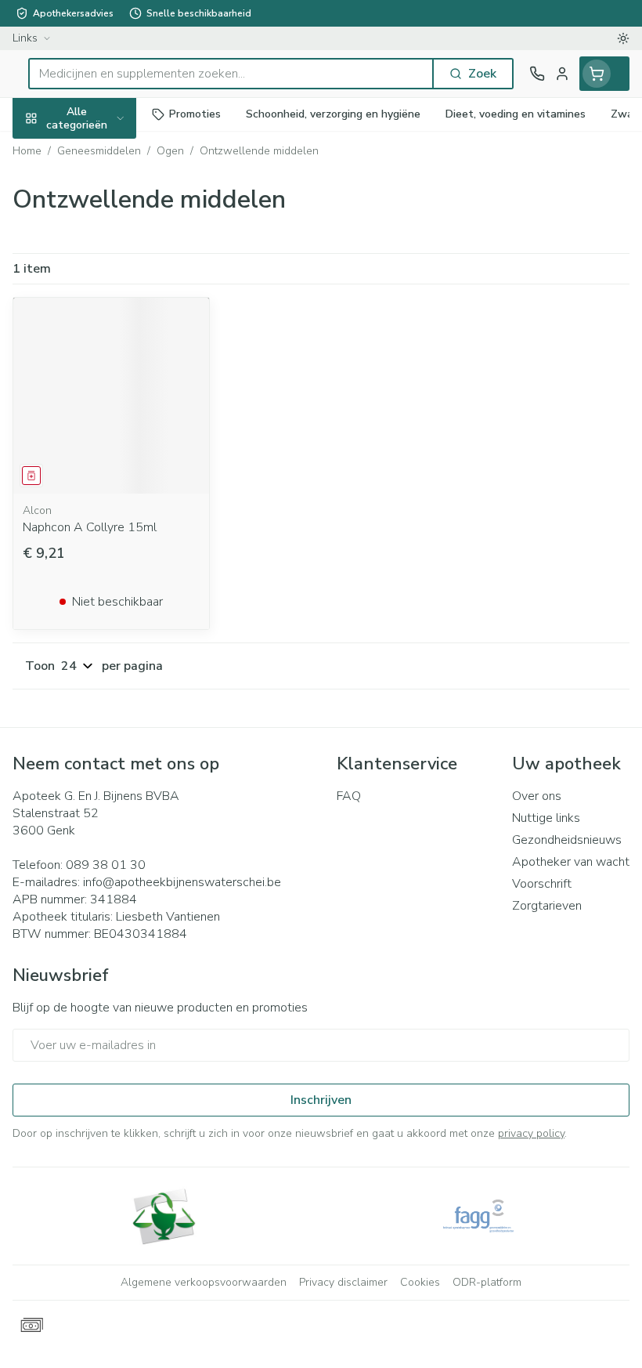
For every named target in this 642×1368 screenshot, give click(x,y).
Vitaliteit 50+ (100, 337)
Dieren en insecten (100, 445)
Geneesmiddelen (100, 481)
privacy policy (531, 1133)
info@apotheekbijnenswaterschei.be (182, 882)
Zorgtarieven (547, 905)
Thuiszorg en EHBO (100, 409)
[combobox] (231, 73)
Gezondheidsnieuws (567, 840)
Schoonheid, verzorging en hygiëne (100, 193)
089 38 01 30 (106, 865)
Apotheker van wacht (570, 861)
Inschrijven (321, 1100)
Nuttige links (546, 818)
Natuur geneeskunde (100, 373)
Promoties (43, 151)
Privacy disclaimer (343, 1282)
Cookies (420, 1282)
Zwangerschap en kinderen (100, 293)
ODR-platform (487, 1282)
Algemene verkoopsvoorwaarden (204, 1282)
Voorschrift (542, 883)
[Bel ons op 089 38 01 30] (537, 73)
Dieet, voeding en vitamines (100, 243)
